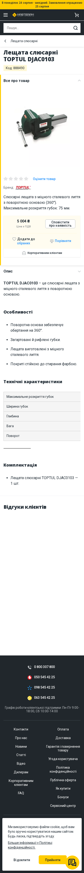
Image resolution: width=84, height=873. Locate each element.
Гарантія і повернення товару (63, 748)
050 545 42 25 (44, 677)
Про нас (21, 738)
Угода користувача (63, 759)
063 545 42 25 (44, 697)
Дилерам (21, 772)
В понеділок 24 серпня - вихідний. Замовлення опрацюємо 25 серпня (42, 4)
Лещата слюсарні (24, 41)
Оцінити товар (44, 179)
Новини (21, 746)
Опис (8, 271)
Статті (21, 755)
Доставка (63, 738)
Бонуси (63, 797)
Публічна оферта (63, 780)
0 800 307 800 (44, 667)
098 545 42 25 (44, 687)
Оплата (63, 729)
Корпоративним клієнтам (45, 253)
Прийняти (52, 860)
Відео (21, 763)
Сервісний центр (63, 806)
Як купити (63, 788)
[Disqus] (42, 573)
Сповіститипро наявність (60, 223)
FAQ (21, 793)
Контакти (21, 729)
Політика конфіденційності (63, 769)
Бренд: (9, 187)
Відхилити (22, 860)
